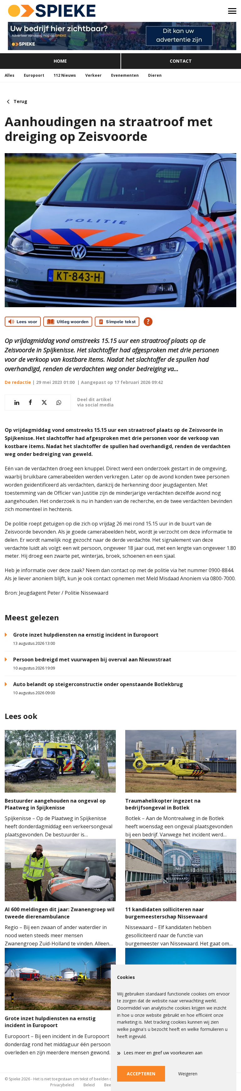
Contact (181, 61)
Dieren (155, 75)
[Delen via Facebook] (30, 402)
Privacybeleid (62, 1085)
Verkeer (93, 75)
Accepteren (141, 1074)
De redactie (18, 382)
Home (60, 61)
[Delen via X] (44, 402)
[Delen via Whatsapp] (59, 402)
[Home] (60, 11)
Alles (9, 75)
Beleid (89, 1085)
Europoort (34, 75)
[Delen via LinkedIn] (17, 402)
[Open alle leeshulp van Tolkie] (148, 321)
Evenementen (125, 75)
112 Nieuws (65, 75)
